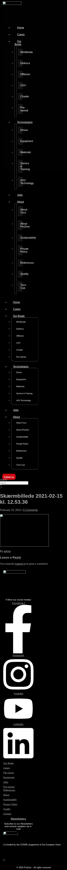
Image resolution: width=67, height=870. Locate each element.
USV (21, 85)
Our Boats (18, 43)
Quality (21, 273)
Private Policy (21, 250)
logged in (20, 563)
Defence (21, 63)
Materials (21, 152)
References (21, 262)
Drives (21, 130)
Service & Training (21, 166)
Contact (7, 813)
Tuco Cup (21, 286)
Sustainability (21, 237)
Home (20, 27)
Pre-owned (21, 109)
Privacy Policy (10, 804)
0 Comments (30, 510)
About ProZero (21, 225)
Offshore (21, 74)
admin (7, 551)
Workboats (21, 52)
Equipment (21, 141)
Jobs (20, 195)
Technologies (25, 122)
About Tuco (21, 211)
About (20, 201)
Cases (21, 34)
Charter (21, 96)
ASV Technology (21, 182)
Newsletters (18, 818)
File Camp (8, 772)
